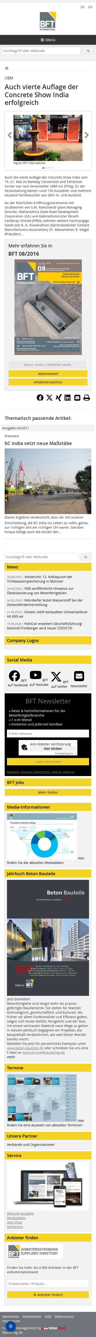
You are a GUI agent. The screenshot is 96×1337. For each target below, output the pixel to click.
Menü (50, 39)
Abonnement (48, 373)
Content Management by (22, 1328)
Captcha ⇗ (65, 753)
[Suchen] (88, 50)
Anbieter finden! (50, 1294)
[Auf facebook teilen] (40, 399)
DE (83, 7)
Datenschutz (64, 1316)
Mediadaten (16, 1218)
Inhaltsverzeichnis (48, 382)
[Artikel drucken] (86, 397)
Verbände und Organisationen (31, 1144)
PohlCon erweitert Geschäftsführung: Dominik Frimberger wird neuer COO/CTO (44, 625)
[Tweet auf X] (49, 399)
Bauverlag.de (12, 1332)
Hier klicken (53, 748)
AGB (48, 1316)
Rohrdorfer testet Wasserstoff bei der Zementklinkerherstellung (45, 602)
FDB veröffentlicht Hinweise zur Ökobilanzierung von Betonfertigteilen (40, 590)
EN (90, 7)
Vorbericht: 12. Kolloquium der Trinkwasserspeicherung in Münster (39, 579)
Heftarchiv (15, 1227)
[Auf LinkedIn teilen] (68, 399)
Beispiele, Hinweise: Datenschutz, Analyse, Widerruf (40, 772)
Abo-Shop (14, 1222)
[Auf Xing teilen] (58, 399)
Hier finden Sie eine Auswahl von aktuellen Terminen (45, 1122)
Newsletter (10, 1316)
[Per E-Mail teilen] (77, 397)
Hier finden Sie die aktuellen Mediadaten (45, 860)
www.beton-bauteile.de (25, 1048)
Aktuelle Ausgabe (20, 1213)
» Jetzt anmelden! (48, 761)
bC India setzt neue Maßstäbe (38, 443)
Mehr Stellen (48, 792)
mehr (11, 1057)
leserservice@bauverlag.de (44, 1052)
